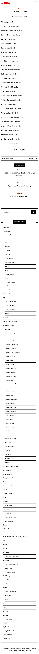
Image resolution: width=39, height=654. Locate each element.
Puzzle (6, 286)
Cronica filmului (9, 305)
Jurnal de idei (9, 258)
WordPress (28, 650)
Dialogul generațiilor (9, 478)
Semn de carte (9, 458)
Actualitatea (6, 231)
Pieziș (6, 278)
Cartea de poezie (10, 392)
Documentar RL (7, 486)
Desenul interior (9, 427)
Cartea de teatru (10, 403)
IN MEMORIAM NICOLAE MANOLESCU (14, 537)
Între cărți (8, 443)
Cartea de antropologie (11, 345)
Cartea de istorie (10, 380)
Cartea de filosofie (10, 372)
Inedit (4, 541)
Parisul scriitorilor (10, 572)
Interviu (5, 544)
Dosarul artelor (7, 493)
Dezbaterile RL (7, 474)
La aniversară (9, 521)
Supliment (6, 627)
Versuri (7, 599)
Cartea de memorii (10, 388)
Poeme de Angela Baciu (19, 196)
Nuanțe (7, 266)
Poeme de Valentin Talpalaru (19, 186)
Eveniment (6, 509)
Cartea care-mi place (11, 341)
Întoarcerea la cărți (10, 439)
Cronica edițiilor (9, 415)
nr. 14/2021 (24, 17)
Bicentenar (8, 513)
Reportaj (5, 611)
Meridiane (6, 560)
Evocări (5, 525)
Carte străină (8, 337)
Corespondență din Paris (12, 564)
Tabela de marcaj (10, 290)
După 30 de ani (9, 631)
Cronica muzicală (10, 309)
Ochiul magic (7, 576)
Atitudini (5, 317)
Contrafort (8, 239)
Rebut (6, 584)
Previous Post (8, 158)
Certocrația (8, 235)
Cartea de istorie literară (12, 384)
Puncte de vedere (10, 282)
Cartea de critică (10, 356)
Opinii (6, 270)
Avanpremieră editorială (10, 321)
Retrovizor (8, 454)
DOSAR (5, 490)
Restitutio (7, 450)
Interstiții (7, 254)
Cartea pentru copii (10, 411)
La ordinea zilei (9, 262)
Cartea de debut (9, 360)
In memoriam (7, 533)
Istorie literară (7, 552)
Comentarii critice (8, 325)
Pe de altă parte (9, 274)
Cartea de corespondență (12, 352)
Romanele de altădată (11, 556)
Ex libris (7, 431)
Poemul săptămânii (10, 591)
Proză (4, 603)
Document (6, 482)
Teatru (7, 313)
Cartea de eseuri (10, 364)
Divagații (7, 247)
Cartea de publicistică (11, 399)
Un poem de (8, 595)
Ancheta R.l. (6, 294)
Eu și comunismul (8, 505)
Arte (4, 298)
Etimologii (6, 501)
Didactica (7, 243)
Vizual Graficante (20, 648)
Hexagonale (8, 568)
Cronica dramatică (10, 301)
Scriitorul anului (7, 619)
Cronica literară (9, 423)
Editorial (7, 251)
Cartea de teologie (10, 407)
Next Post (32, 158)
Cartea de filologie (10, 368)
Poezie (19, 8)
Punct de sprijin (9, 446)
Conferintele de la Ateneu (10, 466)
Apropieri (7, 329)
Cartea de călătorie (10, 348)
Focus (6, 435)
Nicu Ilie (12, 648)
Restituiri (5, 615)
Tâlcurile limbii (7, 635)
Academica (6, 227)
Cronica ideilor (9, 419)
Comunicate (6, 462)
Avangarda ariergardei (11, 333)
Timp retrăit (6, 638)
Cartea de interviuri (10, 376)
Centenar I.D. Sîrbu (10, 517)
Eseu (4, 497)
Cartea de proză (9, 396)
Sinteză (5, 623)
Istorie (5, 548)
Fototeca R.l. (6, 529)
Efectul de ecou (9, 580)
